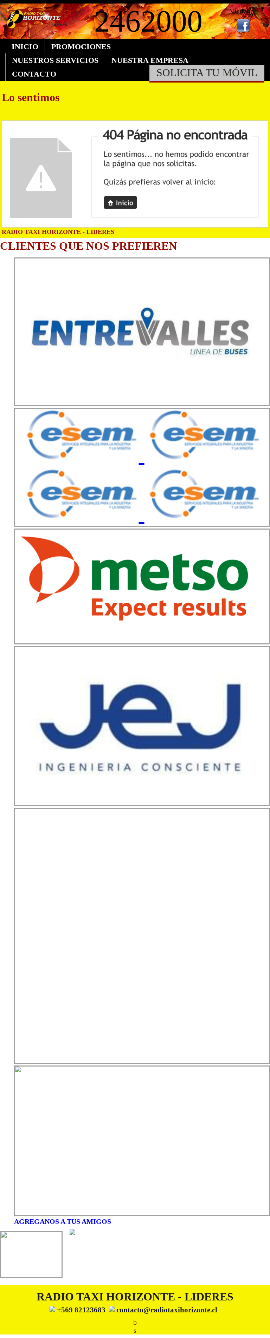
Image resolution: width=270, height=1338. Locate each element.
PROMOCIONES (81, 46)
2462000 (148, 21)
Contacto (34, 74)
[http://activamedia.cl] (259, 1327)
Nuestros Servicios (55, 60)
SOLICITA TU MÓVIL (206, 73)
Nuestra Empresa (149, 60)
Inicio (25, 46)
